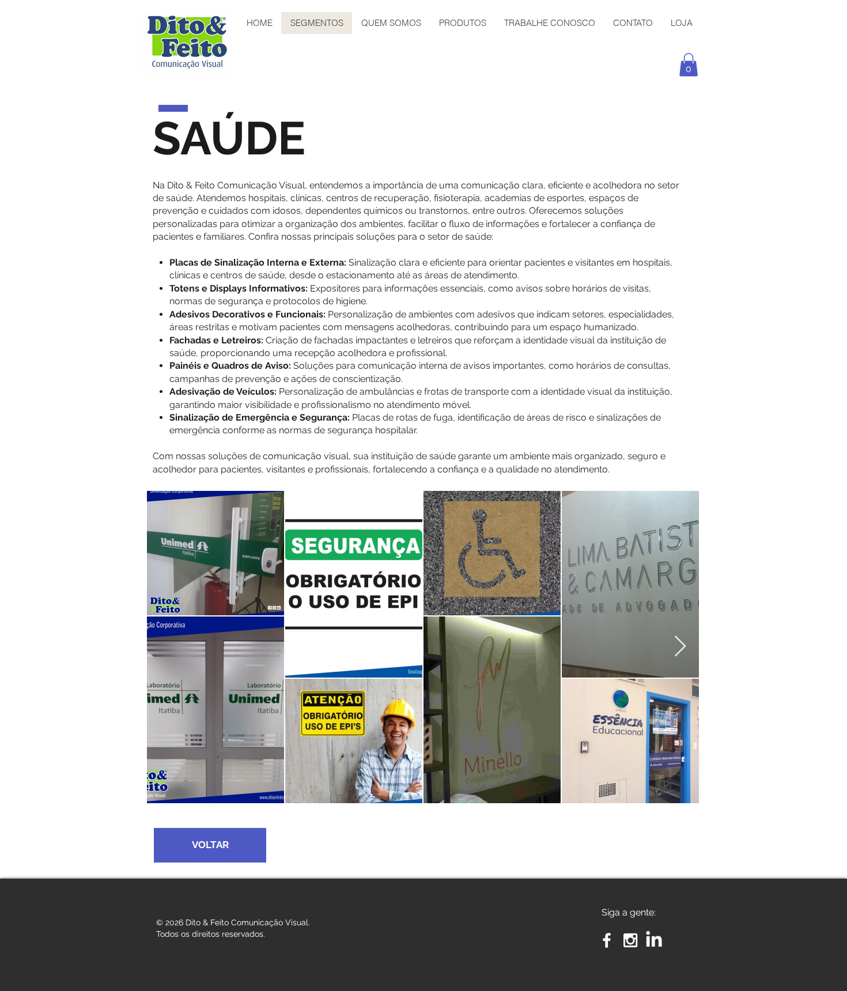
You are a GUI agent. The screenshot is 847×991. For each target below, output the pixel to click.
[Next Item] (680, 647)
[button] (688, 65)
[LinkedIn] (654, 940)
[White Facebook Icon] (607, 940)
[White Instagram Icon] (630, 940)
